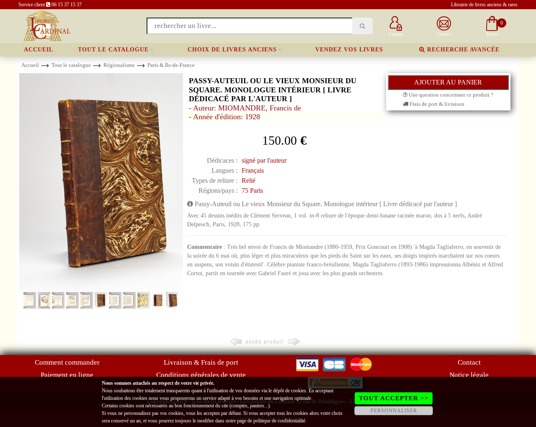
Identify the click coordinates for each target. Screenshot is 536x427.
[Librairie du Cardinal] (46, 25)
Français (253, 170)
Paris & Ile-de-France (171, 65)
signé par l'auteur (264, 160)
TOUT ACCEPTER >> (394, 398)
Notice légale (469, 375)
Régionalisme (119, 65)
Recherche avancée (462, 49)
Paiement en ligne (67, 375)
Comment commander (67, 362)
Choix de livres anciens (232, 49)
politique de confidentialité (279, 421)
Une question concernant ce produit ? (450, 95)
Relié (248, 180)
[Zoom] (101, 182)
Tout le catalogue (113, 49)
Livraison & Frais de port (201, 362)
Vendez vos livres (349, 49)
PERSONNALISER (394, 411)
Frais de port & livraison (436, 104)
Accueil (38, 49)
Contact (469, 362)
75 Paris (252, 190)
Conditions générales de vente (201, 375)
